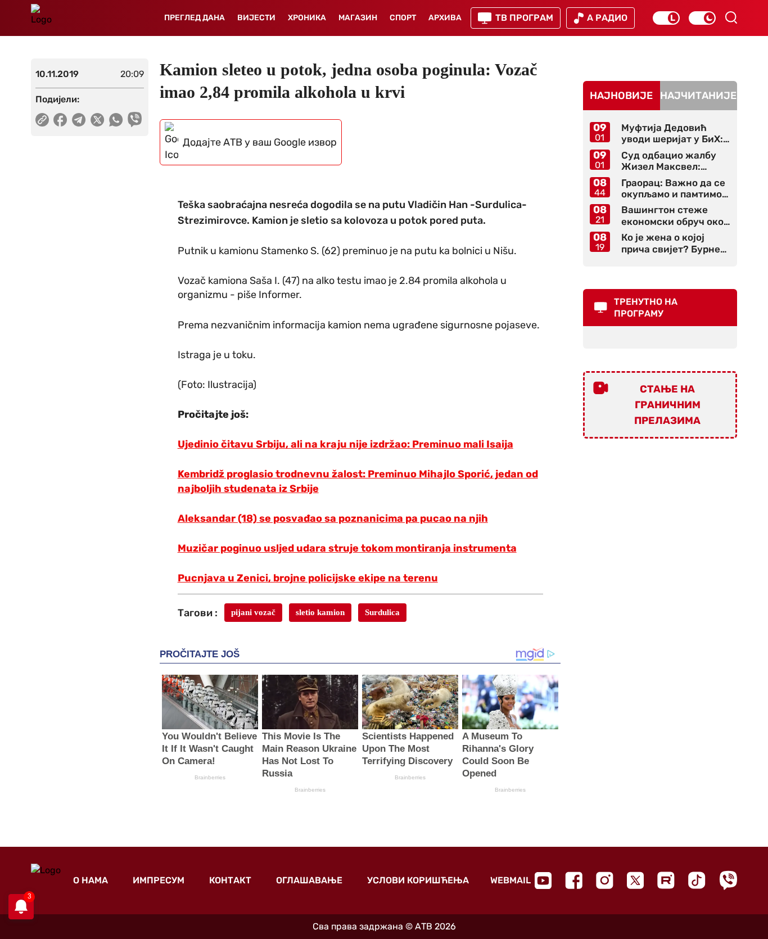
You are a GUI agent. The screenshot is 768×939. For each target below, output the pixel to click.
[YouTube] (543, 880)
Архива (445, 17)
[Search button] (731, 17)
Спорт (403, 17)
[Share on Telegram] (79, 120)
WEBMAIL (510, 880)
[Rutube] (666, 880)
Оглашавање (309, 880)
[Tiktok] (697, 880)
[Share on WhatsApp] (116, 120)
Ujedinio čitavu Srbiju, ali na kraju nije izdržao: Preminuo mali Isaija (345, 444)
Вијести (256, 17)
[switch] (666, 18)
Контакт (230, 880)
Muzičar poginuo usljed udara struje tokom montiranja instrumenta (347, 548)
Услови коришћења (418, 880)
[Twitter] (635, 880)
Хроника (307, 17)
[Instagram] (604, 880)
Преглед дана (194, 17)
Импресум (158, 880)
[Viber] (728, 880)
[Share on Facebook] (60, 120)
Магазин (357, 17)
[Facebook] (573, 880)
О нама (90, 880)
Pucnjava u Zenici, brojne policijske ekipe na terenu (308, 578)
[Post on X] (98, 120)
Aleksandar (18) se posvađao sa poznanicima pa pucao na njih (333, 518)
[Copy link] (42, 120)
